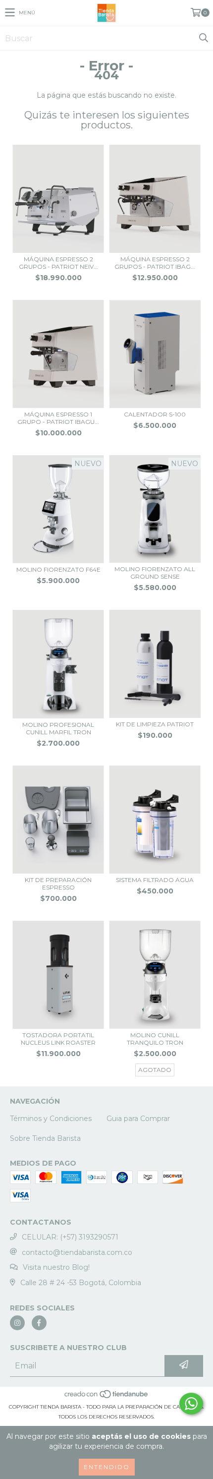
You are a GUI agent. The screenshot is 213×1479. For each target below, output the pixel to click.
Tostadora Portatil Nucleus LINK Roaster (58, 1038)
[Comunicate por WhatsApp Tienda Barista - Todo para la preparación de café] (191, 1404)
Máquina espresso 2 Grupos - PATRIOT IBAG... (154, 262)
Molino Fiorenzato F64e (58, 569)
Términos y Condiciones (51, 1118)
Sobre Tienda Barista (45, 1138)
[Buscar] (203, 38)
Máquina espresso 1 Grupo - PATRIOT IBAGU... (58, 418)
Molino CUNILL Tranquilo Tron (155, 1038)
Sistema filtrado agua (155, 880)
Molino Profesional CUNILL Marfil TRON (58, 728)
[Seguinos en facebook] (39, 1322)
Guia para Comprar (138, 1118)
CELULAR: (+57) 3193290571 (70, 1237)
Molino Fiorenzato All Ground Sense (154, 572)
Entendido (107, 1467)
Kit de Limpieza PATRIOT (155, 724)
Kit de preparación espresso (58, 883)
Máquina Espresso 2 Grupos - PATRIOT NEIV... (58, 262)
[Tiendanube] (106, 1397)
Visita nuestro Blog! (56, 1267)
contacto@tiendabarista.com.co (77, 1252)
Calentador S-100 (155, 414)
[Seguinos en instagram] (17, 1322)
